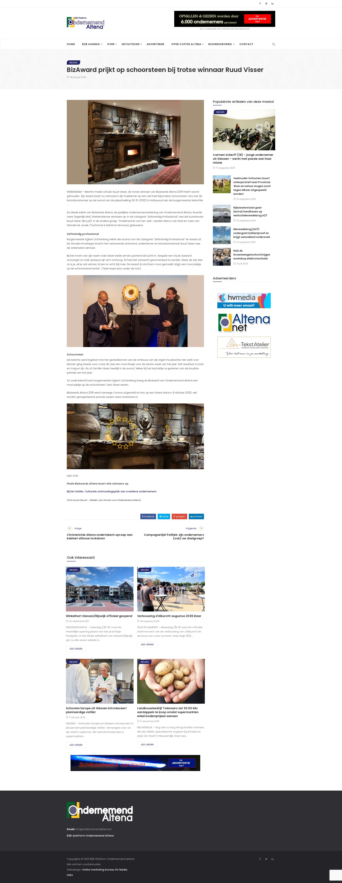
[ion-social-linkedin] (272, 3)
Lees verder (76, 648)
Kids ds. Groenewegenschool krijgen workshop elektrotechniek (251, 254)
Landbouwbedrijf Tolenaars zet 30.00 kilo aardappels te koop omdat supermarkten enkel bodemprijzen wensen (167, 712)
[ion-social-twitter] (266, 3)
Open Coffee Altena (186, 44)
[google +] (106, 590)
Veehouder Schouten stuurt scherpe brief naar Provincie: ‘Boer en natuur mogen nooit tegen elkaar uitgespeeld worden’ (252, 186)
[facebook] (87, 590)
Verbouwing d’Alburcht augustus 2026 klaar (169, 616)
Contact (246, 44)
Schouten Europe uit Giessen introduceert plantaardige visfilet (96, 710)
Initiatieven (130, 44)
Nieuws (73, 62)
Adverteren (155, 44)
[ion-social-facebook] (260, 3)
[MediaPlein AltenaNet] (244, 322)
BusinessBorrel (220, 44)
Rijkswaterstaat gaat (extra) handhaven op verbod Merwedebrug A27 (250, 211)
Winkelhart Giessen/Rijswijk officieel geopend (99, 616)
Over (111, 44)
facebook (148, 516)
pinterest (197, 516)
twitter (164, 516)
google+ (180, 516)
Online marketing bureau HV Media (104, 869)
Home (71, 44)
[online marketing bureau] (244, 300)
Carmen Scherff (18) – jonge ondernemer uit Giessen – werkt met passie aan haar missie (243, 159)
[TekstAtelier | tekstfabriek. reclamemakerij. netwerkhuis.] (244, 347)
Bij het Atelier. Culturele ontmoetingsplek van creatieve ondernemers (112, 491)
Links (70, 875)
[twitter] (96, 590)
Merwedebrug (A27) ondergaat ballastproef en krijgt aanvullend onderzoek (251, 233)
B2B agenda (91, 44)
